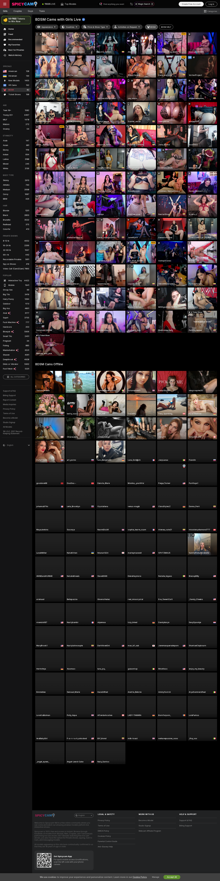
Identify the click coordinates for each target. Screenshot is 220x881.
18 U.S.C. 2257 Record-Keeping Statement (13, 432)
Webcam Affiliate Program (150, 831)
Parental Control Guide (107, 841)
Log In (211, 4)
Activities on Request (127, 27)
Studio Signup (9, 422)
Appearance (47, 27)
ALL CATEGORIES (17, 377)
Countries (70, 27)
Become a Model (10, 418)
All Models (7, 427)
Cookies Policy (104, 836)
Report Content (9, 400)
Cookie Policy (140, 877)
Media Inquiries (9, 404)
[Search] (131, 4)
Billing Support (9, 395)
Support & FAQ (9, 391)
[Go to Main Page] (25, 4)
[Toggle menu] (5, 4)
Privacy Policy (9, 409)
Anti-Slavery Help (105, 847)
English (81, 815)
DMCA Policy (103, 831)
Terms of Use (9, 413)
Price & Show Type (96, 27)
